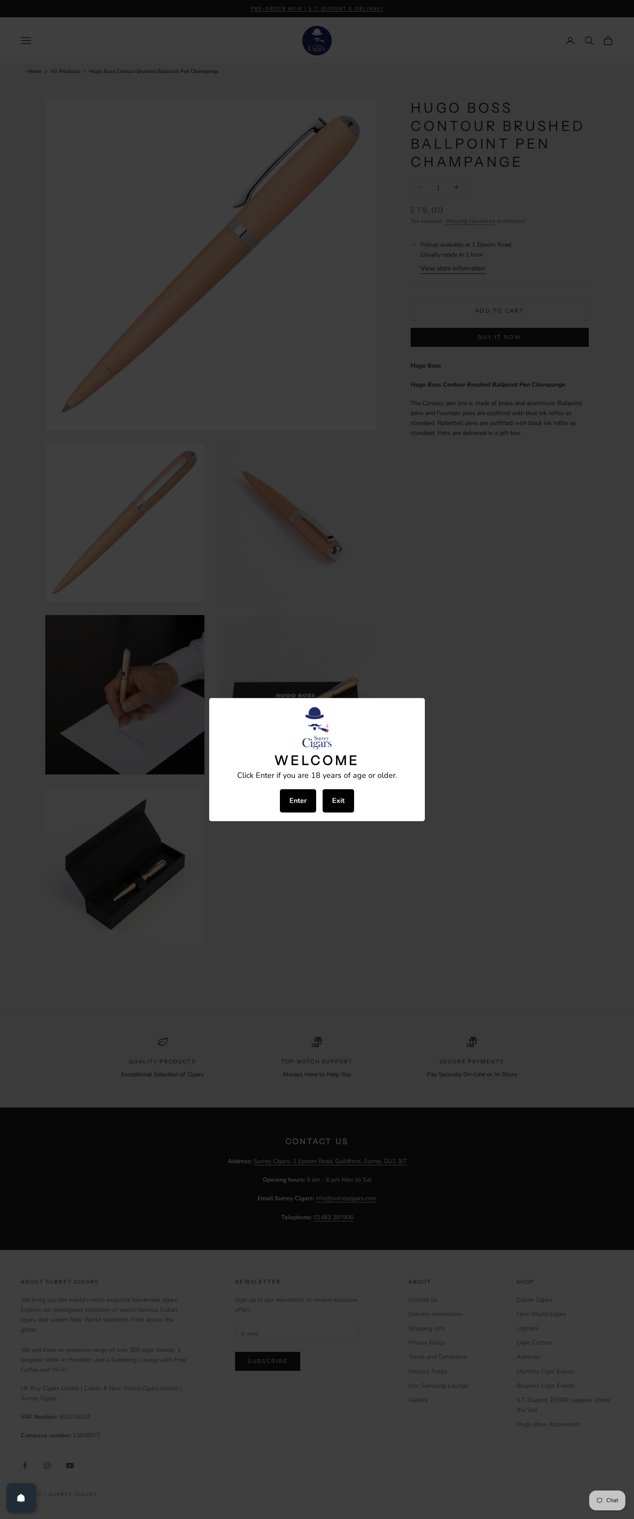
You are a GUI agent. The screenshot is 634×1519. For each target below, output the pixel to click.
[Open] (21, 1498)
